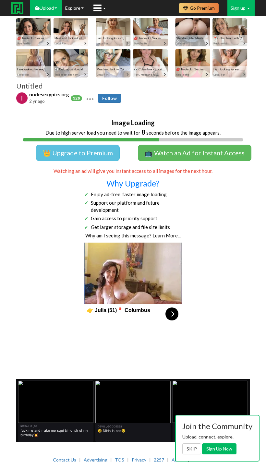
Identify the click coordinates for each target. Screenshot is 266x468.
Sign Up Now (219, 448)
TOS (119, 459)
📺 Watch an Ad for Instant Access (195, 153)
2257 (159, 459)
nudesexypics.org (49, 94)
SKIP (192, 448)
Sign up (239, 8)
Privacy (139, 459)
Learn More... (166, 235)
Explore (72, 8)
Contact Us (64, 459)
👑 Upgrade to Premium (78, 153)
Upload (47, 8)
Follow (109, 98)
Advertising (95, 459)
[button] (90, 98)
